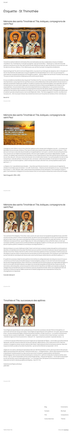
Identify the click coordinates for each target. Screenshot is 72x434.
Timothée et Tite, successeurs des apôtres (24, 300)
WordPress (66, 429)
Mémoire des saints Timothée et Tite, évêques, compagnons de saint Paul (34, 22)
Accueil (5, 2)
